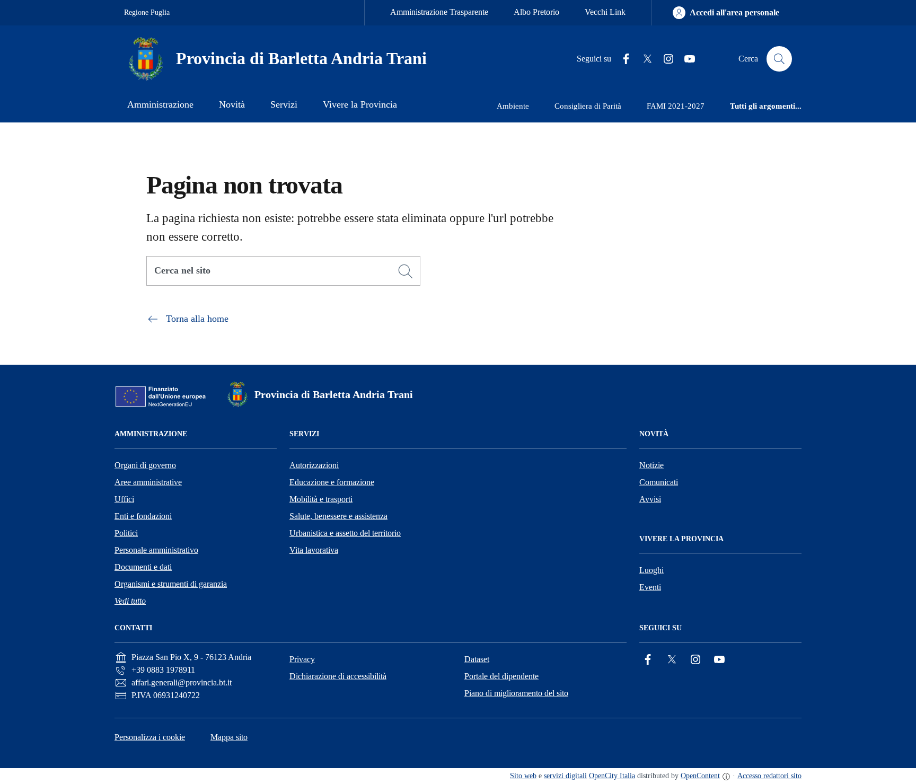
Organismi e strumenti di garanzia (170, 583)
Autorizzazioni (314, 465)
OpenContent (700, 776)
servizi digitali (565, 776)
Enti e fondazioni (143, 516)
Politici (126, 533)
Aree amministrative (148, 482)
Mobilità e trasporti (321, 499)
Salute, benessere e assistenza (338, 516)
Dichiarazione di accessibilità (337, 676)
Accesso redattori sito (769, 776)
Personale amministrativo (156, 549)
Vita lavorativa (313, 549)
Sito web (523, 776)
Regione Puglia (147, 12)
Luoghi (651, 570)
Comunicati (658, 482)
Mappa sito (229, 737)
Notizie (651, 465)
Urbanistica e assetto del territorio (345, 533)
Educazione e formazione (331, 482)
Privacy (302, 659)
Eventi (650, 587)
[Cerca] (405, 271)
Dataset (476, 659)
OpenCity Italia (612, 776)
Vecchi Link (605, 11)
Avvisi (650, 499)
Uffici (124, 499)
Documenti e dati (143, 566)
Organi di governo (145, 465)
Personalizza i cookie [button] (149, 737)
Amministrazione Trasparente (439, 11)
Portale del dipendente (501, 676)
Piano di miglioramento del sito (516, 693)
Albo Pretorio (536, 11)
